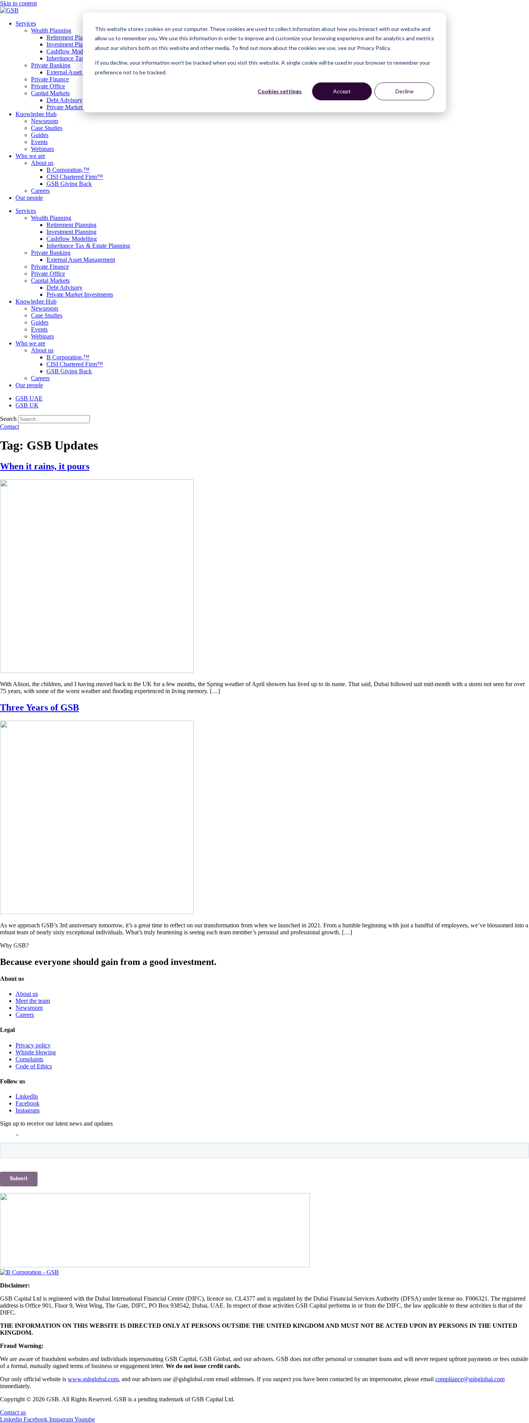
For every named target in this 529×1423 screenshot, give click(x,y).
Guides (39, 135)
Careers (40, 190)
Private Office (48, 86)
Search (8, 418)
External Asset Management (80, 72)
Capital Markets (50, 93)
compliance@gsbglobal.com (470, 1379)
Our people (29, 197)
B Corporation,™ (67, 170)
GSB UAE (29, 398)
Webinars (42, 149)
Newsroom (44, 121)
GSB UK (27, 405)
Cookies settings (280, 91)
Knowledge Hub (36, 114)
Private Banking (50, 65)
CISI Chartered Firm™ (74, 176)
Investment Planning (71, 44)
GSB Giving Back (69, 183)
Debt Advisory (64, 100)
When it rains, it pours (44, 466)
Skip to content (18, 3)
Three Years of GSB (39, 707)
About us (42, 163)
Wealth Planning (51, 30)
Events (39, 142)
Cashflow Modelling (71, 51)
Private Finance (50, 79)
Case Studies (46, 128)
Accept (342, 91)
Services (25, 23)
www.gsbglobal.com (93, 1379)
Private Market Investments (79, 107)
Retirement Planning (71, 37)
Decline (404, 91)
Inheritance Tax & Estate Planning (88, 245)
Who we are (30, 156)
